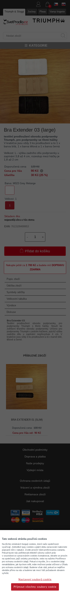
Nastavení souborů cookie (35, 579)
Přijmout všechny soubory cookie (35, 587)
